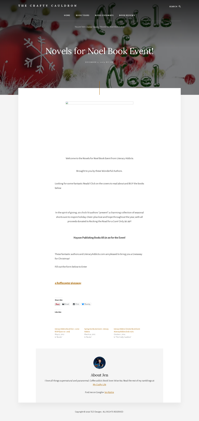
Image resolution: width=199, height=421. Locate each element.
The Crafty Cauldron (48, 5)
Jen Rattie (109, 392)
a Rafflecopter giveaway (68, 283)
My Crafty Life (99, 384)
